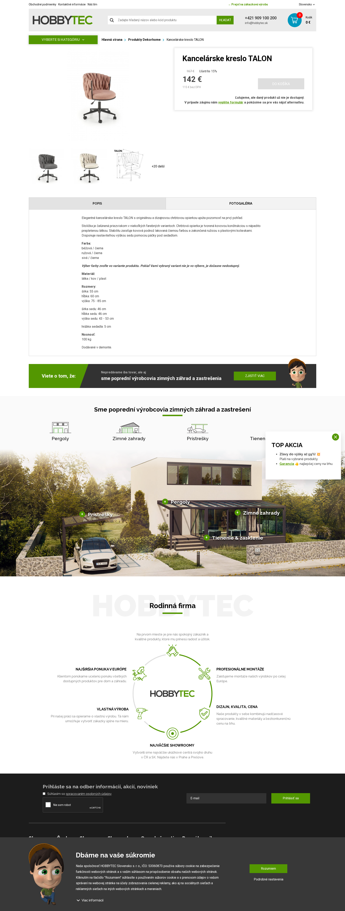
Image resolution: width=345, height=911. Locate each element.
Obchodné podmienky (42, 4)
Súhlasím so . (79, 794)
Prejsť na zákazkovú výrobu (248, 4)
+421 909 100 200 (261, 18)
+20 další (158, 166)
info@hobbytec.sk (256, 23)
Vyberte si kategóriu (61, 40)
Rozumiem (268, 868)
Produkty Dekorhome (144, 40)
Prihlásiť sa (291, 798)
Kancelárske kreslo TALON (185, 40)
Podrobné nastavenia (268, 879)
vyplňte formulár (230, 102)
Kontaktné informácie (72, 4)
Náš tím (92, 4)
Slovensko (305, 4)
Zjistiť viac (255, 376)
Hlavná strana (112, 40)
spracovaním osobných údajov (88, 794)
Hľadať (225, 20)
